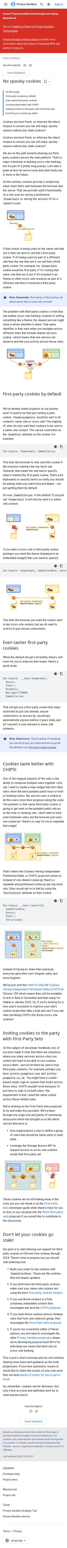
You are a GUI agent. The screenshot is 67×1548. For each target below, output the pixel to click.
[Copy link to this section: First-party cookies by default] (6, 400)
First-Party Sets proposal (45, 1322)
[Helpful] (25, 65)
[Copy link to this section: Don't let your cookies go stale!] (17, 1240)
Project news (10, 1479)
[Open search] (42, 4)
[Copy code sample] (61, 447)
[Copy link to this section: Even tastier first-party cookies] (22, 648)
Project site (9, 1495)
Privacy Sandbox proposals (34, 1337)
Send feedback (16, 72)
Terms (6, 1531)
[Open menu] (5, 4)
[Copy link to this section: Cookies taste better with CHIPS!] (19, 770)
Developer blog (11, 1473)
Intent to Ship (35, 985)
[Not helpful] (30, 65)
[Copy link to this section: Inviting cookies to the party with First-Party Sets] (46, 1039)
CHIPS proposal (50, 1307)
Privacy (18, 1531)
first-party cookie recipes (42, 747)
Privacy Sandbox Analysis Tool (20, 1510)
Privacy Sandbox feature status (20, 39)
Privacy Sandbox (11, 58)
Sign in (59, 4)
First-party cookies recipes (46, 1292)
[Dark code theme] (55, 447)
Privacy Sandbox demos (16, 1516)
